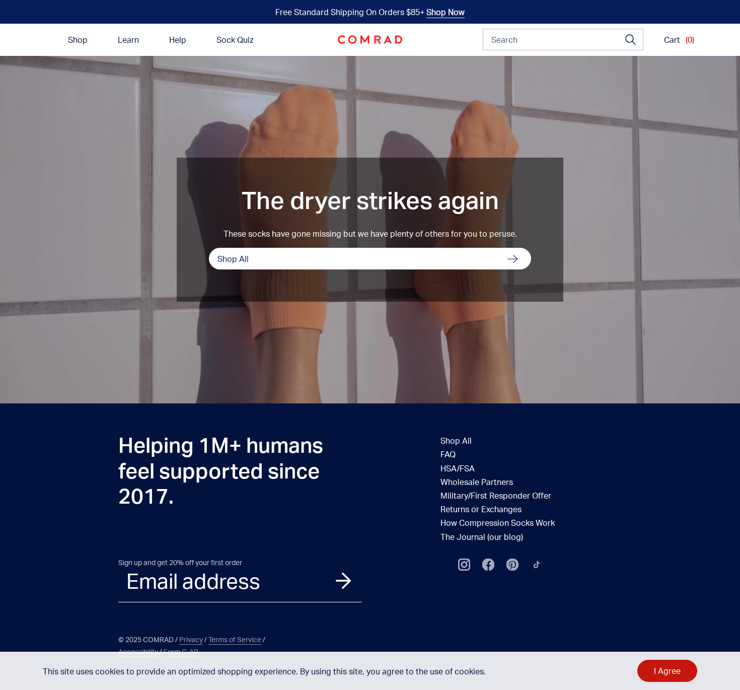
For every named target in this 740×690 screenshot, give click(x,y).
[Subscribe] (343, 580)
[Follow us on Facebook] (488, 565)
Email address (193, 580)
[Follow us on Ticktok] (537, 565)
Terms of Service (234, 639)
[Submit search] (630, 39)
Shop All (233, 258)
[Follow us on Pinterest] (512, 565)
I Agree (667, 670)
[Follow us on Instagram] (464, 565)
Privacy (191, 639)
